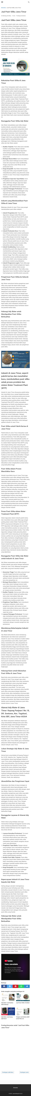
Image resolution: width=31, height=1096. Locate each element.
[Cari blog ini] (29, 2)
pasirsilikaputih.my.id (17, 1093)
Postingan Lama (24, 1072)
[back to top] (27, 1092)
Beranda (15, 1087)
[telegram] (27, 986)
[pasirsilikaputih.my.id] (15, 2)
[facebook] (4, 986)
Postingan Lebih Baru (7, 1072)
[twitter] (10, 986)
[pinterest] (15, 986)
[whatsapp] (21, 986)
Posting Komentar (21, 15)
